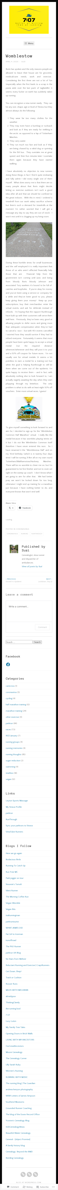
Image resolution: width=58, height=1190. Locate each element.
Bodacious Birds (13, 859)
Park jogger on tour (15, 878)
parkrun (9, 723)
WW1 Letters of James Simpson (20, 1096)
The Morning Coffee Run (17, 897)
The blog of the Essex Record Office (23, 1114)
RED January (11, 736)
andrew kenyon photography (19, 1089)
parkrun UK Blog (13, 953)
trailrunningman (13, 915)
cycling (9, 698)
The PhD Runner (13, 946)
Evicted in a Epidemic (14, 580)
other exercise (12, 717)
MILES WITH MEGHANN (17, 990)
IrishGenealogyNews (15, 1127)
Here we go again (14, 853)
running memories (14, 748)
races (8, 729)
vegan (8, 779)
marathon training (14, 711)
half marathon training (16, 704)
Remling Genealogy (15, 1158)
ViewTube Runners (14, 832)
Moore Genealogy (14, 1052)
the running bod (13, 1008)
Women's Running (14, 1071)
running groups (13, 742)
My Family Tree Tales (15, 1027)
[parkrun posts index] (35, 1174)
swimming (10, 767)
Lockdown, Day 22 (45, 580)
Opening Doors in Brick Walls (19, 1033)
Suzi (23, 62)
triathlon (9, 773)
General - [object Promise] (18, 1139)
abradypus (11, 996)
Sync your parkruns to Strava (19, 825)
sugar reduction (13, 760)
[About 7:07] (29, 1174)
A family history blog (15, 1145)
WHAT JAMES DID (14, 928)
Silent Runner (12, 890)
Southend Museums (15, 1102)
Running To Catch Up (15, 865)
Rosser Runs (11, 984)
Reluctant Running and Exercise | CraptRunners (27, 965)
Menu (30, 43)
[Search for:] (19, 642)
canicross (10, 686)
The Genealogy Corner (16, 1058)
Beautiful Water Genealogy (18, 1133)
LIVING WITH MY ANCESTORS (20, 1040)
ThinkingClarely (13, 1002)
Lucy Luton (11, 1021)
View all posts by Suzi (32, 566)
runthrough (37, 534)
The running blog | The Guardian (20, 1083)
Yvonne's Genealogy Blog (17, 1120)
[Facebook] (8, 664)
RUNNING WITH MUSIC (17, 1077)
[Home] (23, 1174)
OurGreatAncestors (15, 1046)
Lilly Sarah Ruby (13, 1065)
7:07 (8, 1015)
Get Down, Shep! (13, 971)
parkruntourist (12, 922)
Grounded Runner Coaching (19, 1108)
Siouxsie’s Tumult (14, 884)
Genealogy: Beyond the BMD (19, 1152)
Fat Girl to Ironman (14, 934)
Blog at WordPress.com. (29, 1182)
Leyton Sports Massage (17, 800)
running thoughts (13, 754)
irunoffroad (11, 940)
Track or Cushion (13, 977)
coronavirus (22, 529)
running (24, 534)
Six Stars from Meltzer (16, 959)
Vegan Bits (10, 909)
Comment (42, 627)
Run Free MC (12, 872)
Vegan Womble (13, 903)
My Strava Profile (14, 807)
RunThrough (11, 819)
